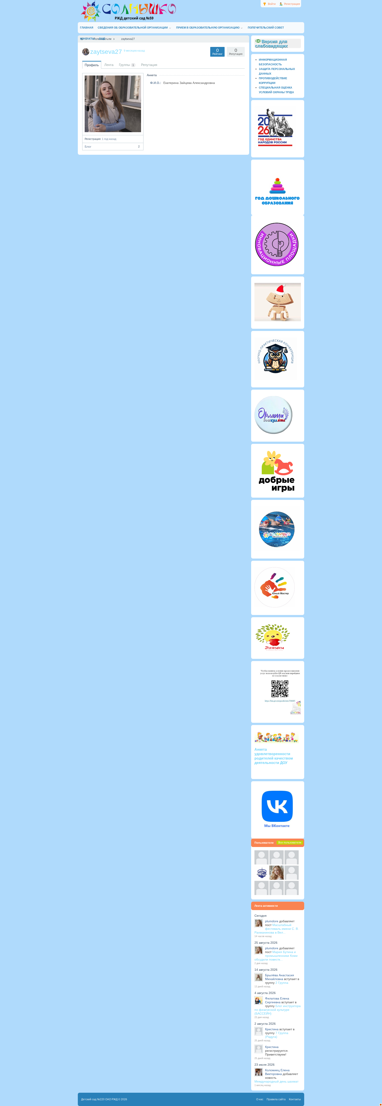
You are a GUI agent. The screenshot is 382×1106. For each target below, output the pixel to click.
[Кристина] (261, 863)
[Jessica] (292, 894)
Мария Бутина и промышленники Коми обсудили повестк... (276, 955)
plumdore (271, 921)
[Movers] (261, 878)
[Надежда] (261, 894)
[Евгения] (292, 878)
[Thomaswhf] (292, 863)
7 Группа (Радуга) (276, 1034)
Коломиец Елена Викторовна (277, 1072)
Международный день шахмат (276, 1081)
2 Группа (281, 982)
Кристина (272, 1029)
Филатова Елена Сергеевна (277, 1000)
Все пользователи (289, 842)
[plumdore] (276, 878)
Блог (112, 146)
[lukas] (276, 863)
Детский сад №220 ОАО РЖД (99, 1099)
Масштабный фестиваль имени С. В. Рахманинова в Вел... (276, 928)
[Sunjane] (276, 894)
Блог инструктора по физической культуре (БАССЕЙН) (277, 1009)
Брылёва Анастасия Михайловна (279, 977)
